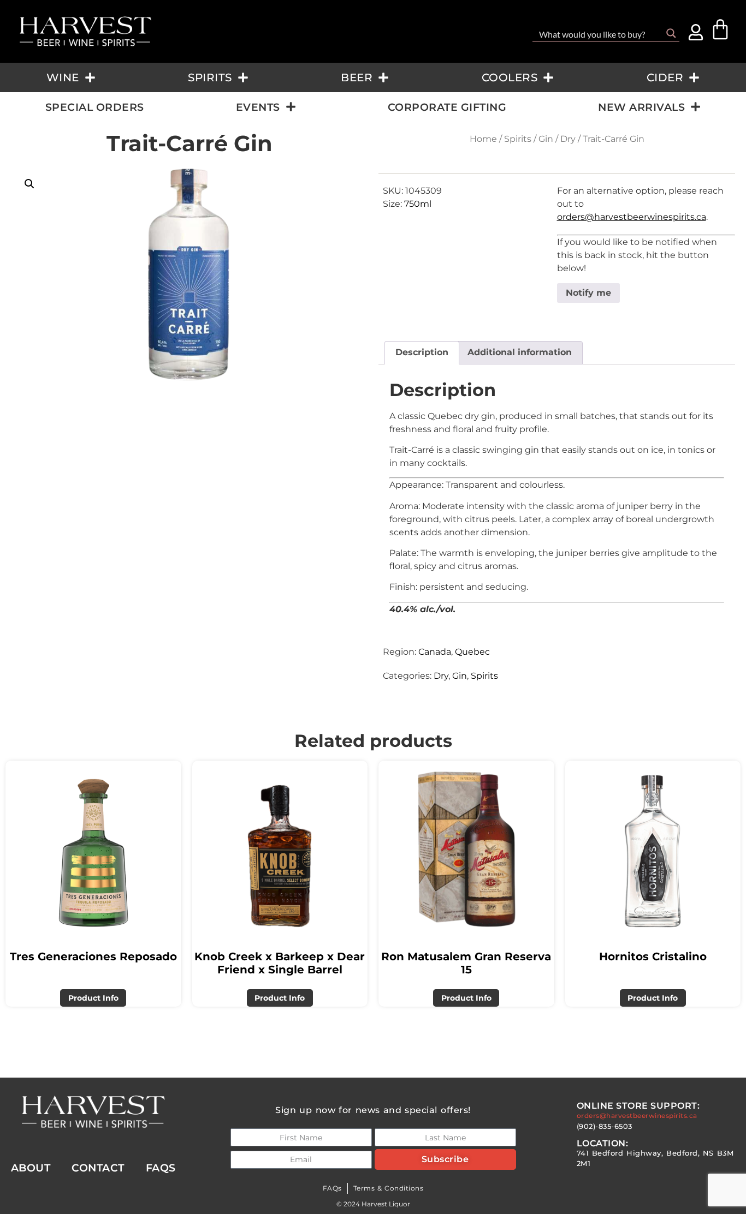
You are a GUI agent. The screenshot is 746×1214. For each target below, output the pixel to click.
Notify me (588, 293)
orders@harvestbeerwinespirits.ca (631, 217)
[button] (29, 184)
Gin (545, 139)
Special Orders (94, 106)
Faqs (161, 1167)
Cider (665, 77)
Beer (356, 77)
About (31, 1167)
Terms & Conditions (388, 1188)
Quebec (472, 652)
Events (258, 106)
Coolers (510, 77)
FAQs (332, 1188)
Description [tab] (421, 352)
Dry (568, 139)
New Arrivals (641, 106)
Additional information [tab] (519, 352)
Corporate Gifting (447, 106)
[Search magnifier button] (671, 33)
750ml (417, 204)
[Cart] (720, 29)
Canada (434, 652)
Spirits (210, 77)
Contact (98, 1167)
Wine (62, 77)
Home (483, 139)
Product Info (93, 998)
